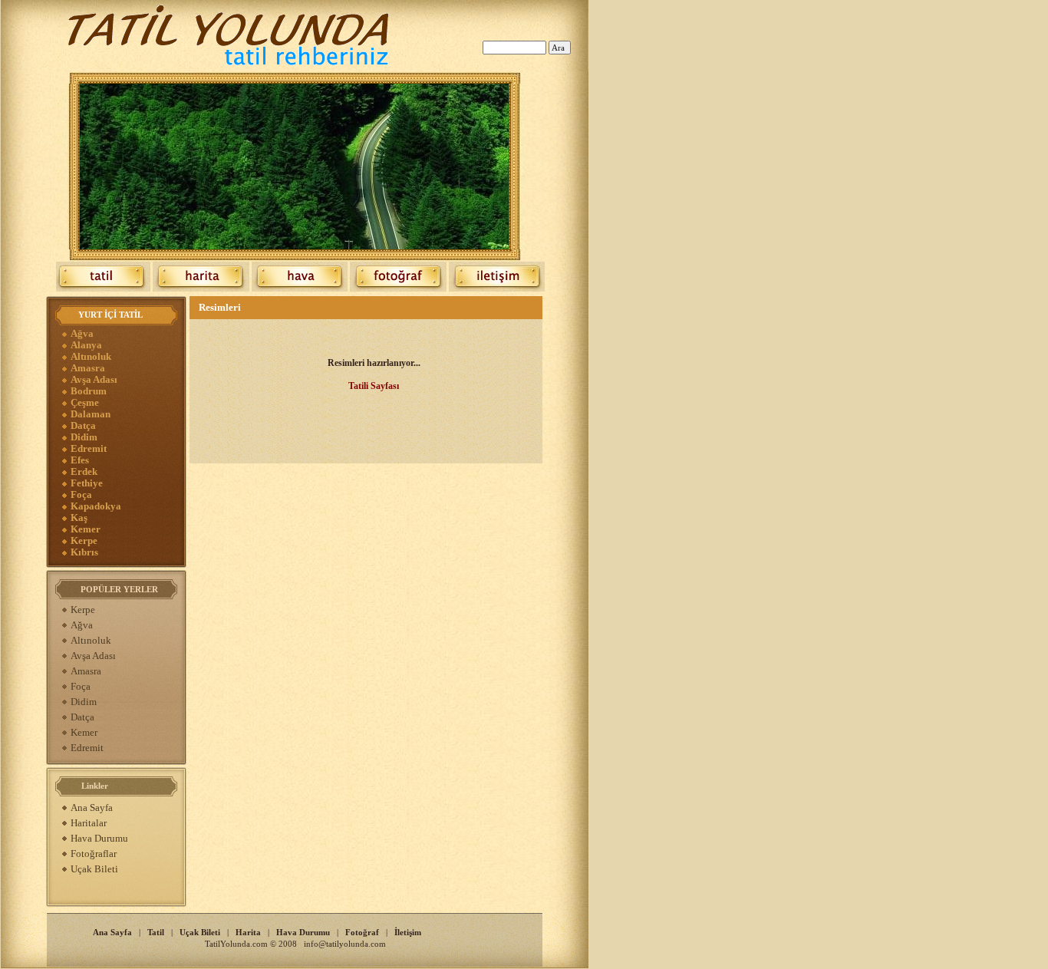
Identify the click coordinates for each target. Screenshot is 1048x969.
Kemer (86, 529)
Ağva (82, 333)
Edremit (89, 448)
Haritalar (89, 823)
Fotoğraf (362, 932)
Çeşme (85, 402)
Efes (80, 460)
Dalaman (90, 414)
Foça (81, 494)
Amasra (88, 368)
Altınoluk (91, 356)
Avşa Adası (94, 379)
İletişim (407, 932)
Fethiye (87, 483)
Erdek (84, 471)
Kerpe (84, 540)
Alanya (86, 345)
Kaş (79, 517)
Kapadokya (96, 506)
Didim (84, 437)
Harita (248, 932)
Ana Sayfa (92, 807)
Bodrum (89, 391)
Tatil (155, 932)
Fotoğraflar (94, 853)
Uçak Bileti (94, 869)
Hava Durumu (99, 838)
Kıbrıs (84, 552)
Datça (83, 425)
